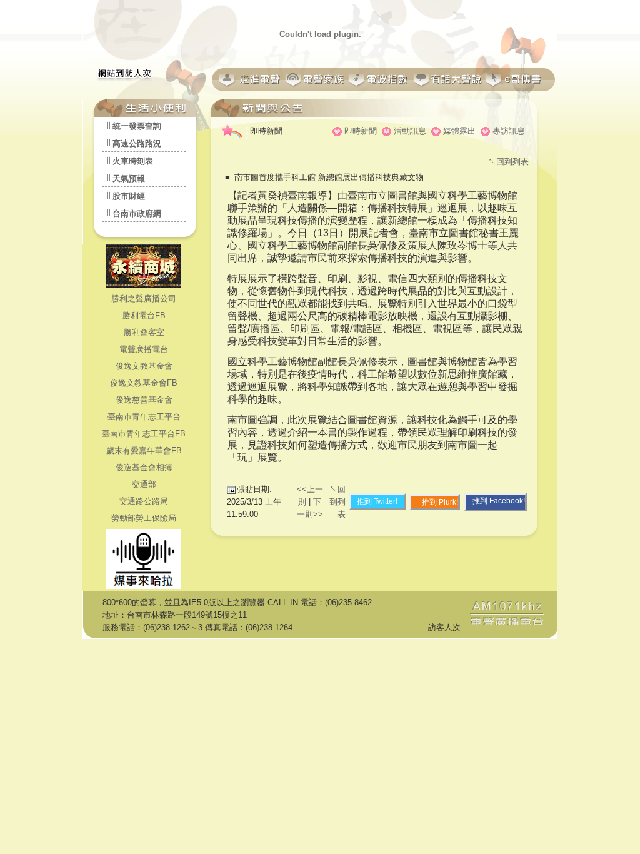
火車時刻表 (132, 161)
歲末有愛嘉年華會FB (144, 450)
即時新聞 (360, 131)
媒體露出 (459, 131)
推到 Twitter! (377, 501)
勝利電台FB (144, 315)
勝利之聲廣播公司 (143, 298)
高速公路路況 (136, 143)
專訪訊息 (508, 131)
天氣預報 (128, 178)
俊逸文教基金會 (144, 366)
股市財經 (128, 196)
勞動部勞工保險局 (143, 518)
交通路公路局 (143, 501)
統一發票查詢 (136, 126)
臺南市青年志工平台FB (144, 433)
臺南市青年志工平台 (144, 416)
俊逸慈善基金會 (144, 399)
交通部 (144, 484)
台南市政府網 (136, 213)
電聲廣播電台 (143, 349)
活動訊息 (410, 131)
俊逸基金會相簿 (144, 467)
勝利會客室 (144, 332)
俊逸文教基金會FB (144, 383)
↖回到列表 (508, 161)
